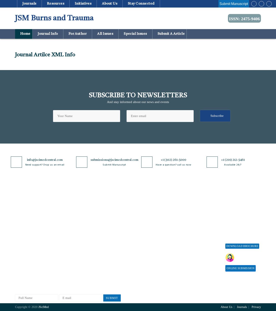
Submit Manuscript (234, 4)
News (18, 247)
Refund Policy (193, 223)
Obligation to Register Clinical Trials (111, 267)
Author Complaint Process (153, 222)
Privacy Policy (106, 208)
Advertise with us (195, 244)
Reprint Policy (193, 237)
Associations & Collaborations (193, 260)
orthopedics (63, 272)
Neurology (63, 257)
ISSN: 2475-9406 (244, 18)
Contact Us (22, 240)
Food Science (65, 236)
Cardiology (63, 215)
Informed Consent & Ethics (114, 240)
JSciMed (43, 307)
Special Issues (135, 34)
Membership (191, 230)
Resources (55, 3)
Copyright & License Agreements (110, 217)
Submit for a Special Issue (239, 224)
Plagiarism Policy (147, 215)
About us (109, 3)
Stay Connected (141, 3)
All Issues (105, 34)
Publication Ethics (108, 247)
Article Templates (147, 258)
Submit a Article (171, 34)
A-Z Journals (64, 201)
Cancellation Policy (148, 229)
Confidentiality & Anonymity (108, 256)
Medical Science (67, 250)
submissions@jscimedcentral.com (114, 159)
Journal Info (48, 34)
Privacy (256, 307)
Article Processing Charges (195, 202)
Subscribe (217, 115)
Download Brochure (242, 246)
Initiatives (83, 3)
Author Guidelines (147, 250)
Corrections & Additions (151, 243)
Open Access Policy (109, 201)
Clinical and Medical (70, 229)
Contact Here (247, 257)
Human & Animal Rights (113, 233)
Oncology (62, 265)
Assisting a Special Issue (242, 215)
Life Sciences (65, 243)
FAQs (19, 254)
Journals (29, 3)
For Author (78, 34)
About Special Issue (238, 201)
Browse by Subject (68, 208)
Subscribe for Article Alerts (34, 215)
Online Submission (240, 268)
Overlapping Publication (151, 236)
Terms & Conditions (110, 226)
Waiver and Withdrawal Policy (199, 213)
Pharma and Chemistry (71, 279)
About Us (21, 208)
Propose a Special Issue (241, 208)
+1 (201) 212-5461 (233, 159)
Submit (112, 298)
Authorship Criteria (148, 201)
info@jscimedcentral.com (45, 159)
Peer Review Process (149, 208)
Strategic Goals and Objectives (28, 224)
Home (24, 34)
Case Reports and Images (72, 222)
